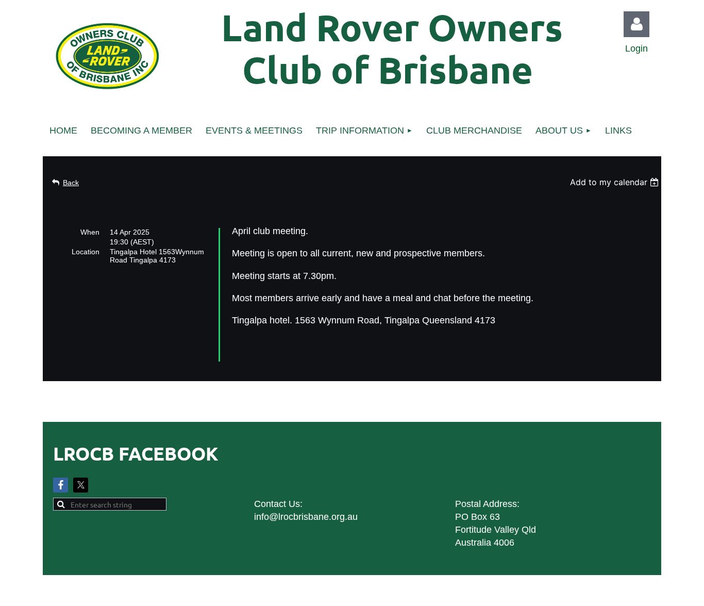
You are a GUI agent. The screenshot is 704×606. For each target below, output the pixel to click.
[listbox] (615, 182)
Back (71, 182)
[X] (80, 485)
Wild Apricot (543, 593)
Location (85, 252)
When (89, 232)
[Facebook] (60, 485)
